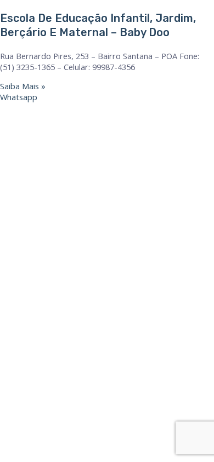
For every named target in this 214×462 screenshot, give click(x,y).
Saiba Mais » (23, 85)
